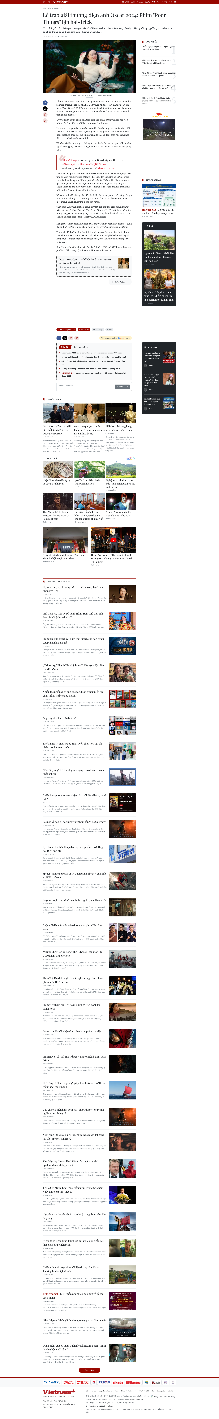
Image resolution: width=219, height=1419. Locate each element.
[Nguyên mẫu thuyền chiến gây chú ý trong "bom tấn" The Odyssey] (122, 1221)
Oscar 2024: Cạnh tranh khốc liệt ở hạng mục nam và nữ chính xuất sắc (86, 261)
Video (150, 225)
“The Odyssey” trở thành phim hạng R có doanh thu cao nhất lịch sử (74, 771)
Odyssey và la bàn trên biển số (59, 718)
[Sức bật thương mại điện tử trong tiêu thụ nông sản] (169, 403)
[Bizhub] (156, 1382)
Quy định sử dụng (105, 1391)
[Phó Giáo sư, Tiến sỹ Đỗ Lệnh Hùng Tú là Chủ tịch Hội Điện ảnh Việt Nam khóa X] (122, 621)
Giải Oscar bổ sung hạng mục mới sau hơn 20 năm (119, 428)
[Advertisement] (94, 303)
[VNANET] (104, 1382)
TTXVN (140, 1391)
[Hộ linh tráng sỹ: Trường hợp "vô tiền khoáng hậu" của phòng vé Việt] (122, 594)
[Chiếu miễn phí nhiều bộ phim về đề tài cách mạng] (122, 1301)
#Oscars (67, 164)
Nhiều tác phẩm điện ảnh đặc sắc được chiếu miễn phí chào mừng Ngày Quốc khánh (73, 693)
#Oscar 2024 (84, 329)
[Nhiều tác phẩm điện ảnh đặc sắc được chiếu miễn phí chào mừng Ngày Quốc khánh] (122, 699)
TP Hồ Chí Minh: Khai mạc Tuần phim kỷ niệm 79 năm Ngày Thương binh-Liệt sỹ (73, 1189)
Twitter (45, 108)
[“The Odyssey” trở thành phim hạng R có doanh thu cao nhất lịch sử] (122, 777)
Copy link (45, 120)
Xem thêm (89, 1370)
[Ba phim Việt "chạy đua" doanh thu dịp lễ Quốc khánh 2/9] (122, 907)
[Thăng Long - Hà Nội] (165, 2)
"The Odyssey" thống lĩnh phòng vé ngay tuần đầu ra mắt (74, 1320)
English (132, 2)
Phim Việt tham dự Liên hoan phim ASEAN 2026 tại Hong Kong (71, 1006)
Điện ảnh (57, 8)
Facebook (45, 102)
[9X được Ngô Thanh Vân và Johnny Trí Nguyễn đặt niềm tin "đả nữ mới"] (122, 672)
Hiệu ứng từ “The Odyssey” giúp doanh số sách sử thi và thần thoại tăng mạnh (74, 1084)
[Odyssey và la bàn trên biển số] (122, 725)
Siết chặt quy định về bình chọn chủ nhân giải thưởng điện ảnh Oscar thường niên (93, 363)
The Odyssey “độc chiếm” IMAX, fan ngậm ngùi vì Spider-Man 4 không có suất (70, 1163)
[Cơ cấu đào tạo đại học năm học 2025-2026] (159, 195)
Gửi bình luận (122, 387)
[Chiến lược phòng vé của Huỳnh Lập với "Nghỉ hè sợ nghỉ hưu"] (122, 802)
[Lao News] (165, 1382)
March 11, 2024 (106, 168)
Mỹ (110, 329)
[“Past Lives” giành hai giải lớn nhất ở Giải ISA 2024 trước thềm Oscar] (58, 413)
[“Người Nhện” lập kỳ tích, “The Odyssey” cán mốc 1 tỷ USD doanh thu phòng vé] (122, 959)
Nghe (151, 365)
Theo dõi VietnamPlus (109, 338)
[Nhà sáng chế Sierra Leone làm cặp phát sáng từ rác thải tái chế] (169, 357)
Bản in (45, 114)
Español (147, 2)
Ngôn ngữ (132, 1391)
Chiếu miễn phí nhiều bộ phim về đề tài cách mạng (73, 1295)
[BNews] (146, 1382)
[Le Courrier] (68, 1382)
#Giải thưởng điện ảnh (66, 329)
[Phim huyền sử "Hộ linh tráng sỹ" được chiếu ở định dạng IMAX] (122, 1064)
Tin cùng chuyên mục (58, 581)
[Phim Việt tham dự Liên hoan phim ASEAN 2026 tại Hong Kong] (122, 1012)
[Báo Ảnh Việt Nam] (83, 1382)
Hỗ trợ (123, 1391)
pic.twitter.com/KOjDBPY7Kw (89, 164)
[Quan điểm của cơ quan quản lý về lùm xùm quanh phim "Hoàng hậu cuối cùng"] (122, 1353)
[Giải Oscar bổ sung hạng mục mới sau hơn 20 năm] (121, 413)
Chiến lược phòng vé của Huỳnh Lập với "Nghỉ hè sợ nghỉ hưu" (74, 797)
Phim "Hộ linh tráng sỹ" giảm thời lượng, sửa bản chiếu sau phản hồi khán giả (73, 640)
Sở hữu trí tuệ (91, 1391)
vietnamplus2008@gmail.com (102, 1406)
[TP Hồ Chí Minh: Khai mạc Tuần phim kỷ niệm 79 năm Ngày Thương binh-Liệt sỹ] (122, 1195)
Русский (160, 2)
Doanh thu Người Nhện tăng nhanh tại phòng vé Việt (72, 1031)
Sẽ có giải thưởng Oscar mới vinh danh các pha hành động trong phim (90, 368)
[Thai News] (173, 1382)
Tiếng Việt (125, 2)
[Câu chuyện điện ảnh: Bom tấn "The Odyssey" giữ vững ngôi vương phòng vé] (122, 1117)
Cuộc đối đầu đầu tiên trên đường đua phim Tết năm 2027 (72, 927)
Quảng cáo (160, 1391)
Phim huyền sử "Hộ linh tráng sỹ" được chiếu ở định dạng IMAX (74, 1058)
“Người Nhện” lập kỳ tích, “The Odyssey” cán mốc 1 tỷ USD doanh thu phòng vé (72, 953)
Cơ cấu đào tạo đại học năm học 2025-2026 (158, 211)
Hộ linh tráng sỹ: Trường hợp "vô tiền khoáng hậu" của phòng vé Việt (73, 588)
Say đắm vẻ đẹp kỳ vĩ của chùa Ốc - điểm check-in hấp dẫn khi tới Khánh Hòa (158, 295)
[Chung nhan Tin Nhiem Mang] (163, 1396)
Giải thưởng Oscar (81, 347)
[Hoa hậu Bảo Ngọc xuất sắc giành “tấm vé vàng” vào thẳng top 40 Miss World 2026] (169, 379)
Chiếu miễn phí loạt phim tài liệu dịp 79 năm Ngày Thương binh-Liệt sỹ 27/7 (71, 1269)
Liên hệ (170, 1391)
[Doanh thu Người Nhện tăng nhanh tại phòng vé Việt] (122, 1038)
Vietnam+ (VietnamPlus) (60, 2)
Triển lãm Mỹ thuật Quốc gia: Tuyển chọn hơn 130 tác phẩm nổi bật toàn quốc (72, 745)
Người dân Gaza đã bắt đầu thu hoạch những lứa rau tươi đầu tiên (159, 256)
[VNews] (94, 1382)
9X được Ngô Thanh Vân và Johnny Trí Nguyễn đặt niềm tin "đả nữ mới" (74, 667)
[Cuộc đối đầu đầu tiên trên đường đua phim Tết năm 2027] (122, 932)
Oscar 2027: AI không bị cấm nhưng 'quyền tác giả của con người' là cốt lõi (92, 353)
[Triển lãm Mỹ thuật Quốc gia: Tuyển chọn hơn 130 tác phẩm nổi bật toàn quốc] (122, 751)
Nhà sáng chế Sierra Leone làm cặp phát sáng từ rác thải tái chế (152, 357)
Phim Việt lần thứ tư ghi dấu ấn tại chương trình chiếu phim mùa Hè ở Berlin (73, 980)
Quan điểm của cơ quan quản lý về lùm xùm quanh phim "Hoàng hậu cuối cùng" (74, 1347)
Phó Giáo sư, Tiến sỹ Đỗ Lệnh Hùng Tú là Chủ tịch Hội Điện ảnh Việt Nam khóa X (73, 615)
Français (140, 2)
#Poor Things (98, 329)
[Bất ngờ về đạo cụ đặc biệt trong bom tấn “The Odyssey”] (122, 829)
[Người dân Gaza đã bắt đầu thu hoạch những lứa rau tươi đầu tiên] (159, 240)
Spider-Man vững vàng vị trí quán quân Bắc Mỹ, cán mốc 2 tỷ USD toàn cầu (74, 875)
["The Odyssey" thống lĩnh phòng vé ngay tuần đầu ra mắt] (122, 1327)
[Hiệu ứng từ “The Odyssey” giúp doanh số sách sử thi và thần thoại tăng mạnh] (122, 1090)
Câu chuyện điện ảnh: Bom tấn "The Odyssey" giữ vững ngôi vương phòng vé (73, 1111)
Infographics (153, 180)
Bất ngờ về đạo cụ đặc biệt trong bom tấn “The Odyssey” (74, 821)
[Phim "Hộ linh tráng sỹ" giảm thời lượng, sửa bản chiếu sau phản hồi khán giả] (122, 646)
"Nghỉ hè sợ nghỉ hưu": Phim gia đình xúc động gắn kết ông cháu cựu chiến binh (73, 1242)
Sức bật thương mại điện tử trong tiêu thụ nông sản (152, 401)
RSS (116, 1391)
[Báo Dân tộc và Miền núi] (133, 1382)
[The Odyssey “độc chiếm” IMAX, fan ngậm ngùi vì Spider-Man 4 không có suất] (122, 1168)
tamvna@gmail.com (138, 1399)
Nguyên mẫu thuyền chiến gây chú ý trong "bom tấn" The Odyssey (74, 1216)
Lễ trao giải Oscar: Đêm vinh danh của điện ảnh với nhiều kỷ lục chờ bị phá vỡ (93, 357)
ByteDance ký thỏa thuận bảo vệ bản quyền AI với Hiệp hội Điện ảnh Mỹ (73, 848)
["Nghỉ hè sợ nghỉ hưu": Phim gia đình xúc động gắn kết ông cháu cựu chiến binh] (122, 1248)
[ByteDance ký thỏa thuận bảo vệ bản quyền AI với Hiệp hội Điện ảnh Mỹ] (122, 854)
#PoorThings (69, 160)
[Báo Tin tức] (118, 1382)
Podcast (152, 347)
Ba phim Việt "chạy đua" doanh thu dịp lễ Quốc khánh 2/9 (74, 900)
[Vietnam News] (52, 1382)
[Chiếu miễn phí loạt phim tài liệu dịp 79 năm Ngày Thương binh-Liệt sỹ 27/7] (122, 1274)
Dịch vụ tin (150, 1391)
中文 (153, 2)
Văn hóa (47, 8)
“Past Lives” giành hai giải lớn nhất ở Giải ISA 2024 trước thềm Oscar (57, 430)
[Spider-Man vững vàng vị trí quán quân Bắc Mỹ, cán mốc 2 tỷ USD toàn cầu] (122, 881)
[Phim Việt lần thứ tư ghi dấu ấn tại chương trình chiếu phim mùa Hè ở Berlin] (122, 985)
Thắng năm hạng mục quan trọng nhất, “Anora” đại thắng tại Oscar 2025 (93, 374)
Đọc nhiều (151, 41)
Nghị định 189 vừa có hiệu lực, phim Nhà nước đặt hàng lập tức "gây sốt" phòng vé (73, 1136)
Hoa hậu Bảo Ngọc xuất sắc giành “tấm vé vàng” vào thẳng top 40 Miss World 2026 (152, 380)
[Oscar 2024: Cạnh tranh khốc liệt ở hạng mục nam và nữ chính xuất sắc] (123, 263)
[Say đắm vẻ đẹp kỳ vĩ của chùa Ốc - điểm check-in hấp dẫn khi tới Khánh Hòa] (159, 279)
